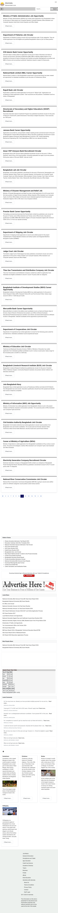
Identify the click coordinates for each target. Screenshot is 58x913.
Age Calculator (27, 860)
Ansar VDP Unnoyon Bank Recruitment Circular (22, 151)
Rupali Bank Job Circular (13, 90)
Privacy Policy (28, 887)
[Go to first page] (2, 496)
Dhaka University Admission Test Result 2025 (17, 541)
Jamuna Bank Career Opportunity (16, 130)
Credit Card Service (28, 863)
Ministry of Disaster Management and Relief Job (22, 191)
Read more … (9, 26)
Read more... (42, 708)
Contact (26, 889)
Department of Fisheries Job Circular (18, 35)
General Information (28, 856)
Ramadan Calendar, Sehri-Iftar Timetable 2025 (17, 543)
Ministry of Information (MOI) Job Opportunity (22, 403)
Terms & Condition (29, 885)
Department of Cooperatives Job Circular (20, 329)
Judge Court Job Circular (13, 251)
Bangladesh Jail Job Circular (14, 170)
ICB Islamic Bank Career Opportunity (18, 52)
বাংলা (56, 2)
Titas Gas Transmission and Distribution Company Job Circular (28, 270)
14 (32, 496)
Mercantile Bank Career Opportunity (17, 309)
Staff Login (27, 892)
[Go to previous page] (5, 496)
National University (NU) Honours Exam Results (17, 561)
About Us (26, 882)
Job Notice (25, 853)
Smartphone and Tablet (29, 858)
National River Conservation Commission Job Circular (25, 479)
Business (25, 870)
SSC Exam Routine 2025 (11, 546)
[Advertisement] (29, 518)
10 (19, 496)
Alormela (8, 3)
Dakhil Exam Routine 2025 (12, 550)
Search (55, 9)
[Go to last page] (41, 496)
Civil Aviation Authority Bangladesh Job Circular (22, 422)
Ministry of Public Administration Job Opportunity (23, 16)
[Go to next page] (38, 496)
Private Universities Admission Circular (15, 559)
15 (35, 496)
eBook (24, 875)
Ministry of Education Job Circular (17, 346)
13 (28, 496)
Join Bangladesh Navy (12, 384)
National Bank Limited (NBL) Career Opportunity (22, 73)
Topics (24, 868)
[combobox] (42, 9)
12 (25, 496)
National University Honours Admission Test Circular (19, 544)
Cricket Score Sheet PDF (11, 564)
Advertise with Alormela (29, 880)
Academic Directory (28, 865)
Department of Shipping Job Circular (18, 232)
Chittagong (5, 806)
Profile (24, 873)
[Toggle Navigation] (1, 9)
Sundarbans (5, 756)
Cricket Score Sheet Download (13, 555)
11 (22, 496)
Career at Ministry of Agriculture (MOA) (19, 441)
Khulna (14, 773)
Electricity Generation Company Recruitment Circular (24, 460)
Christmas (24, 756)
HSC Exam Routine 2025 (11, 548)
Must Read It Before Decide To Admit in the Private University (21, 554)
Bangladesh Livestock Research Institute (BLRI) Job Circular (27, 365)
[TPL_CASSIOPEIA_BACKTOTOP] (55, 910)
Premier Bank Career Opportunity (16, 211)
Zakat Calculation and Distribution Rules (15, 566)
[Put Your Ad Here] (29, 586)
